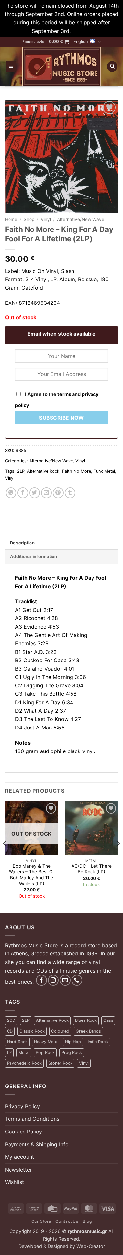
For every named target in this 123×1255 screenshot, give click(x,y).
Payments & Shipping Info (37, 1144)
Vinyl (46, 219)
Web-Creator (90, 1246)
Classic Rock (32, 1031)
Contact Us (66, 1221)
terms (64, 394)
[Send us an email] (65, 980)
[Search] (112, 66)
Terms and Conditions (32, 1118)
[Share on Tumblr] (70, 492)
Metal (23, 1052)
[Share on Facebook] (22, 492)
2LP (20, 471)
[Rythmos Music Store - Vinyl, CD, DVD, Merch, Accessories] (61, 66)
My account (19, 1157)
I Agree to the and (56, 400)
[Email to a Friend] (46, 492)
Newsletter (18, 1169)
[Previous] (5, 856)
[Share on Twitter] (34, 492)
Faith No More (76, 471)
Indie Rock (98, 1041)
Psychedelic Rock (24, 1063)
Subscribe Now (61, 418)
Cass (108, 1020)
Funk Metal (104, 471)
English (80, 41)
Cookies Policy (23, 1131)
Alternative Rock (43, 471)
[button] (59, 42)
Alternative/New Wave (80, 219)
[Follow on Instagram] (53, 980)
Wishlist (14, 1182)
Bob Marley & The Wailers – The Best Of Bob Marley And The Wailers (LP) (31, 874)
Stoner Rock (60, 1063)
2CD (11, 1020)
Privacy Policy (22, 1106)
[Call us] (77, 980)
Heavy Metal (46, 1041)
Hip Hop (73, 1041)
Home (11, 219)
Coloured (60, 1031)
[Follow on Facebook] (41, 980)
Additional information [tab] (33, 556)
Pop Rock (45, 1052)
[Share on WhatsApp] (11, 492)
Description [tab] (22, 542)
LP (9, 1052)
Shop (29, 219)
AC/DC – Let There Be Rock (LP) (92, 869)
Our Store (41, 1221)
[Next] (118, 856)
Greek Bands (88, 1031)
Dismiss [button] (81, 31)
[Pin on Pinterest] (58, 492)
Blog (87, 1221)
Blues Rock (86, 1020)
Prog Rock (71, 1052)
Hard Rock (17, 1041)
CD (10, 1031)
